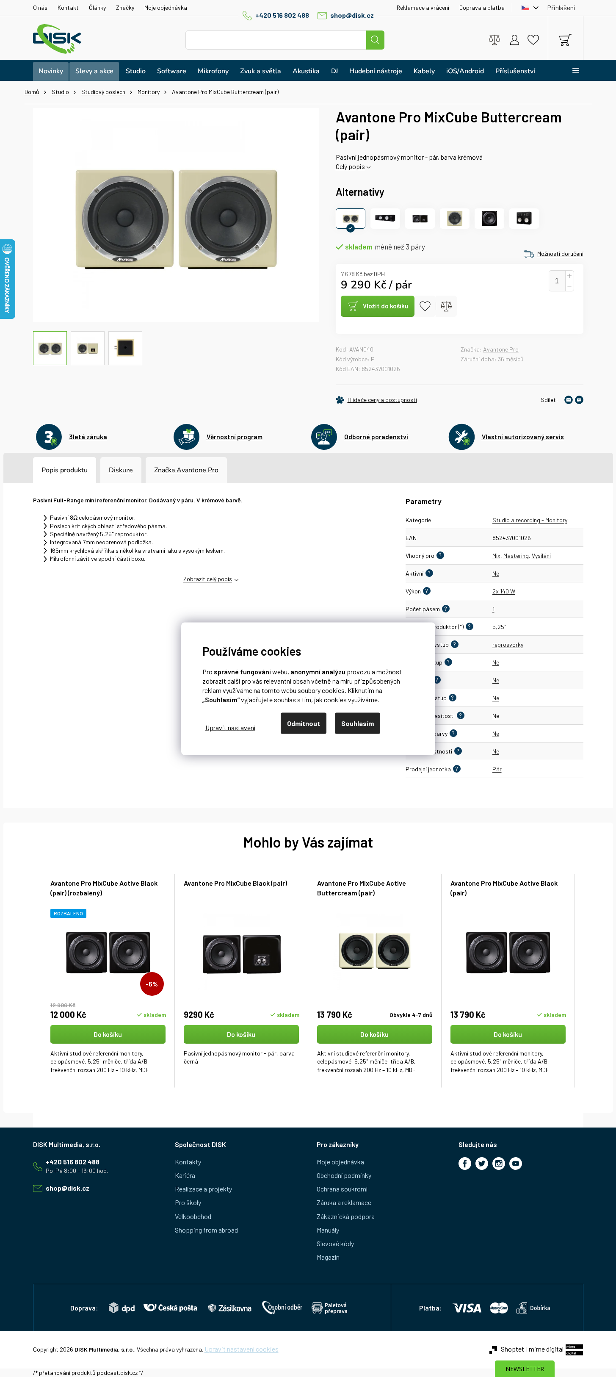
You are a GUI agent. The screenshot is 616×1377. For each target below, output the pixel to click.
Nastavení (230, 727)
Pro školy (188, 1202)
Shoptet (512, 1349)
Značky (125, 7)
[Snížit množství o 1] (569, 286)
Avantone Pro (501, 349)
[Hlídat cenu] (376, 400)
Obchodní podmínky (344, 1175)
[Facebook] (465, 1163)
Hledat (375, 40)
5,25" (499, 626)
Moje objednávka (165, 7)
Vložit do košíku (385, 306)
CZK (528, 7)
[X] (481, 1163)
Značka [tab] (186, 470)
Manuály (328, 1230)
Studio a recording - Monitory (529, 520)
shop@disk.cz (352, 15)
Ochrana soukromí (342, 1189)
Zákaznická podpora (346, 1216)
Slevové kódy (335, 1243)
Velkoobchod (193, 1216)
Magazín (328, 1257)
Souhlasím (357, 723)
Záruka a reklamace (344, 1202)
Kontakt (68, 7)
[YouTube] (515, 1163)
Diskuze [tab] (121, 470)
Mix (496, 555)
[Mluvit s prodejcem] (579, 400)
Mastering (516, 555)
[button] (108, 1050)
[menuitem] (51, 71)
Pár (497, 769)
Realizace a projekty (203, 1189)
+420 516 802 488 (282, 15)
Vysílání (541, 555)
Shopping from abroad (206, 1230)
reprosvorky (507, 644)
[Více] (570, 70)
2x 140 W (503, 591)
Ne (495, 573)
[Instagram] (498, 1163)
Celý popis (350, 166)
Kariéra (185, 1175)
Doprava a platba (482, 7)
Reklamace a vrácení (423, 7)
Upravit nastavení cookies (241, 1349)
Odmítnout (303, 723)
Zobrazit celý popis (207, 578)
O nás (40, 7)
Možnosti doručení (560, 253)
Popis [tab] (49, 470)
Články (97, 7)
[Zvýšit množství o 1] (569, 276)
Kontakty (188, 1162)
